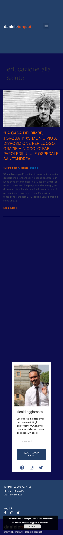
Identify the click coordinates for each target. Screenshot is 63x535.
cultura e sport (11, 167)
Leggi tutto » (10, 207)
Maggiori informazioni (39, 522)
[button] (46, 26)
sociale (24, 167)
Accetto (32, 526)
